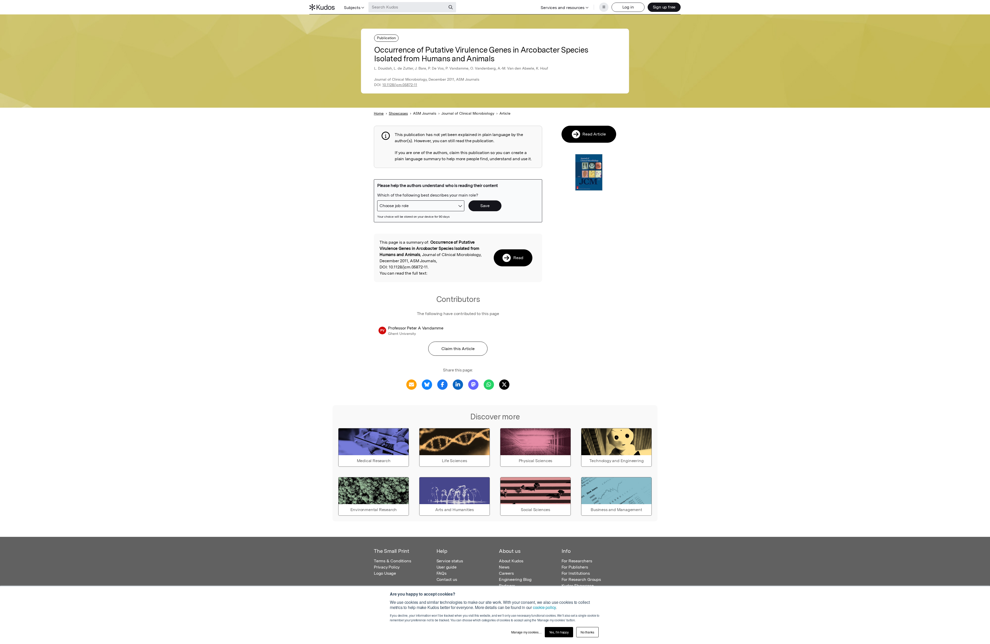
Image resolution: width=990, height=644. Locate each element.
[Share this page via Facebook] (442, 384)
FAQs (441, 573)
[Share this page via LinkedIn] (457, 384)
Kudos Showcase (578, 585)
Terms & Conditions (392, 560)
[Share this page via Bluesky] (426, 384)
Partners (507, 585)
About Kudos (511, 560)
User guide (446, 567)
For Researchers (577, 560)
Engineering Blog (515, 579)
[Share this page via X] (504, 384)
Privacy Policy (387, 567)
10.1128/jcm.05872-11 (399, 85)
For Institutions (576, 573)
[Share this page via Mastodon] (473, 384)
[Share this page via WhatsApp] (488, 384)
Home (379, 113)
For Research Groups (581, 579)
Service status (449, 560)
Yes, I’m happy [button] (559, 632)
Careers (506, 573)
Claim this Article (458, 348)
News (504, 567)
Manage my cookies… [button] (526, 632)
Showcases (398, 113)
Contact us (446, 579)
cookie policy (544, 607)
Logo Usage (385, 573)
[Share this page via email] (411, 384)
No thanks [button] (587, 632)
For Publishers (575, 567)
